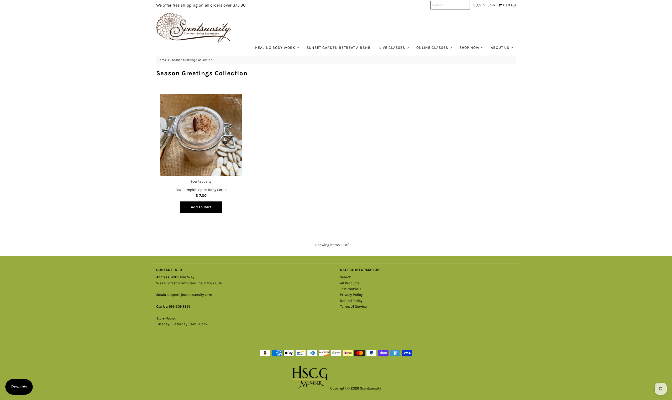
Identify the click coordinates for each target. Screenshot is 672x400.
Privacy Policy (351, 294)
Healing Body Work (275, 47)
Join (491, 5)
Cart (509, 5)
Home (162, 60)
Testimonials (350, 289)
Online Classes (432, 47)
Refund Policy (351, 300)
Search (345, 277)
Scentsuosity (370, 388)
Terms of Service (353, 306)
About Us (500, 47)
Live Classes (392, 47)
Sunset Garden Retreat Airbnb (339, 47)
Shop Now (469, 47)
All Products (350, 283)
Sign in (479, 5)
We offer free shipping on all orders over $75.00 (201, 5)
